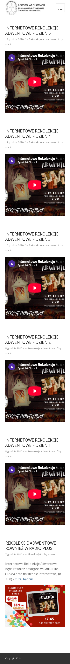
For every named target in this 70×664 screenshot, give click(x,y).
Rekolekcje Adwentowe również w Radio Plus (30, 545)
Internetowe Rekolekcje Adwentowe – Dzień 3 (32, 236)
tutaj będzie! (24, 579)
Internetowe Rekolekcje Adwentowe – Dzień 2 (32, 339)
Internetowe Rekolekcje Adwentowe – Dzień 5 (32, 30)
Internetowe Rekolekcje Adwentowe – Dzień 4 (32, 133)
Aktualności (34, 554)
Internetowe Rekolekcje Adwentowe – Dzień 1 (32, 442)
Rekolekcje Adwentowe (42, 39)
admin (8, 44)
